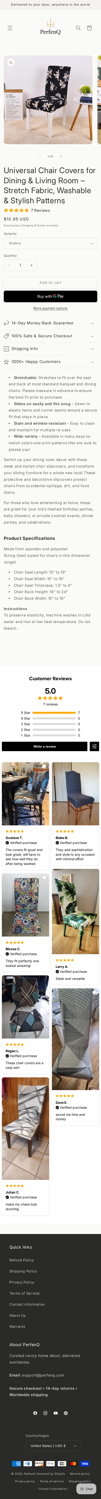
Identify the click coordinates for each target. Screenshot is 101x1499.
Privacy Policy (21, 1282)
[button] (9, 28)
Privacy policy (25, 1481)
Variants (10, 234)
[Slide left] (40, 156)
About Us (17, 1315)
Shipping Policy (23, 1271)
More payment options (50, 308)
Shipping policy (80, 1481)
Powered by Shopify (51, 1473)
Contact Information (27, 1304)
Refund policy (80, 1473)
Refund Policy (21, 1260)
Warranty (17, 1326)
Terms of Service (24, 1293)
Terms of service (52, 1481)
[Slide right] (61, 156)
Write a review (45, 746)
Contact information (53, 1489)
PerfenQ (30, 1473)
